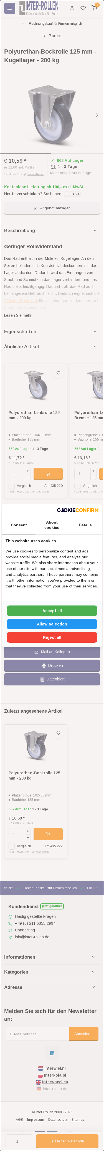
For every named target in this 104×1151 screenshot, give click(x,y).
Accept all (52, 611)
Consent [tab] (19, 525)
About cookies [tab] (51, 525)
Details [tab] (85, 525)
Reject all (52, 637)
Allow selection (52, 624)
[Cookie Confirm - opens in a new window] (77, 510)
